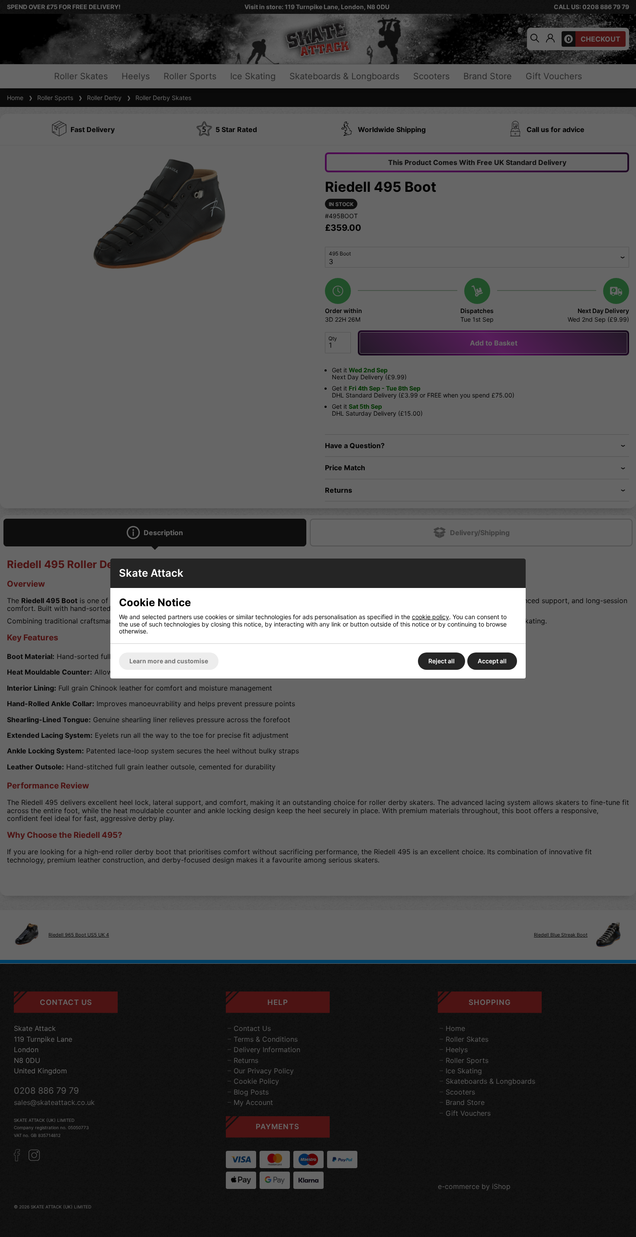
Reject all (441, 661)
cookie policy (430, 616)
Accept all (492, 661)
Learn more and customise (168, 661)
